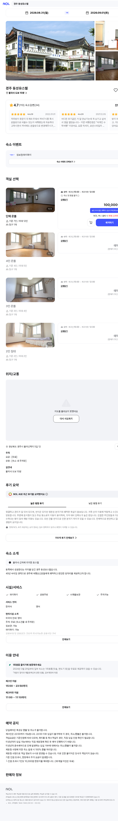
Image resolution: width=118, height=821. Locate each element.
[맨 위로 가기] (111, 814)
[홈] (6, 4)
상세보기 (64, 200)
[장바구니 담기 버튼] (91, 222)
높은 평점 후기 (37, 503)
